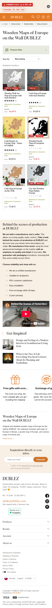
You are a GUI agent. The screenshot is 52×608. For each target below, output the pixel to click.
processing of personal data (32, 466)
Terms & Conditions (10, 562)
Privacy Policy (8, 569)
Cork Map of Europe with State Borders (37, 94)
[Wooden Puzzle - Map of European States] (38, 128)
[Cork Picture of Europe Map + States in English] (14, 128)
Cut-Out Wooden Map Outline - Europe (36, 190)
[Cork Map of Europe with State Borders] (38, 80)
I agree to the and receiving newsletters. (27, 467)
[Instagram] (47, 501)
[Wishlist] (38, 17)
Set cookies (11, 572)
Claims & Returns (9, 559)
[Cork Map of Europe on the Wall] (14, 175)
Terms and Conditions (37, 604)
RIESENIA (16, 593)
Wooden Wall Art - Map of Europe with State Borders (13, 95)
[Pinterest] (47, 507)
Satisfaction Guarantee (11, 553)
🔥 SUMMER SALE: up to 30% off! (17, 5)
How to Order (8, 566)
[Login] (43, 17)
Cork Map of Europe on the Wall (13, 189)
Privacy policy (8, 604)
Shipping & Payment (11, 556)
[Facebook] (47, 496)
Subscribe (40, 460)
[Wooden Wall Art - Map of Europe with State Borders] (14, 80)
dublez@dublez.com (14, 501)
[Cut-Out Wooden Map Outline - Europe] (38, 175)
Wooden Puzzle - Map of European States (36, 143)
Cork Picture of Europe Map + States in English (13, 143)
